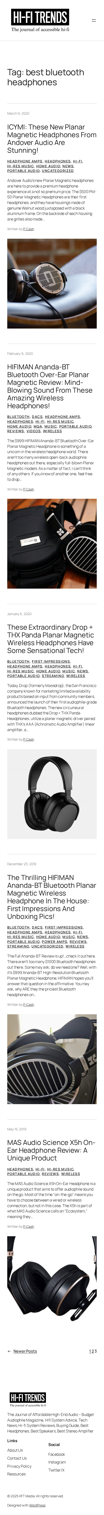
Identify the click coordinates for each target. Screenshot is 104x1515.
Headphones (58, 161)
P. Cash (28, 229)
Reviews (15, 431)
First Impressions (51, 661)
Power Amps (54, 941)
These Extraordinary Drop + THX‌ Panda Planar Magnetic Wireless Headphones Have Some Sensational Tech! (50, 638)
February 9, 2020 (20, 353)
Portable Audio (23, 170)
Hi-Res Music (20, 166)
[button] (52, 284)
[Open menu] (94, 20)
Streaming (53, 675)
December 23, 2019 (21, 864)
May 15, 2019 (16, 1129)
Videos (34, 431)
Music (51, 426)
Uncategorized (58, 170)
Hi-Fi (77, 161)
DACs (37, 416)
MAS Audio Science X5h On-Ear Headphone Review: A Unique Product (51, 1150)
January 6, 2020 (19, 613)
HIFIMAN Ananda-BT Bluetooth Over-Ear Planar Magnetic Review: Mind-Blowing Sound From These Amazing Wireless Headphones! (50, 386)
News (68, 166)
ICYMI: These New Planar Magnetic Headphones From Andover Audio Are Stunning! (52, 138)
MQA (38, 426)
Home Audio (48, 166)
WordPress (37, 1505)
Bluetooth (18, 416)
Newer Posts (22, 1351)
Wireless (52, 431)
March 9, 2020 (18, 113)
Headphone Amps (25, 161)
